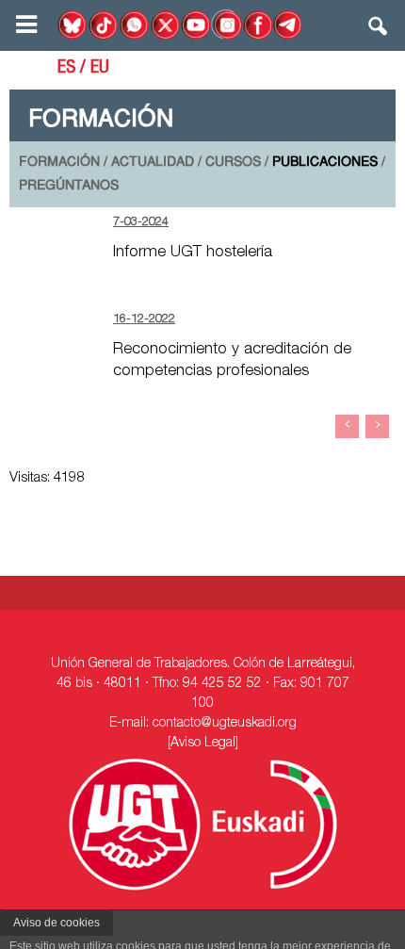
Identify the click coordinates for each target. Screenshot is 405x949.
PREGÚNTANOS (69, 186)
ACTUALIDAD (152, 162)
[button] (378, 30)
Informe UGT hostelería (192, 253)
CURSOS (233, 162)
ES (66, 68)
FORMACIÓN (59, 162)
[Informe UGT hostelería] (56, 241)
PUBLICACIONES (325, 162)
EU (99, 68)
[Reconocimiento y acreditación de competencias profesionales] (56, 338)
